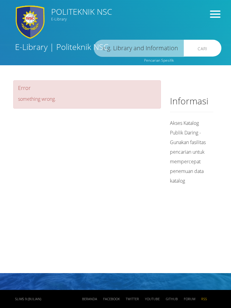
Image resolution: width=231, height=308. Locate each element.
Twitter (132, 299)
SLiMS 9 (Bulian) (28, 299)
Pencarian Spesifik (159, 60)
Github (172, 299)
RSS (204, 299)
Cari (203, 48)
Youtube (152, 299)
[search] (139, 48)
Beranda (89, 299)
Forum (189, 299)
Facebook (111, 299)
